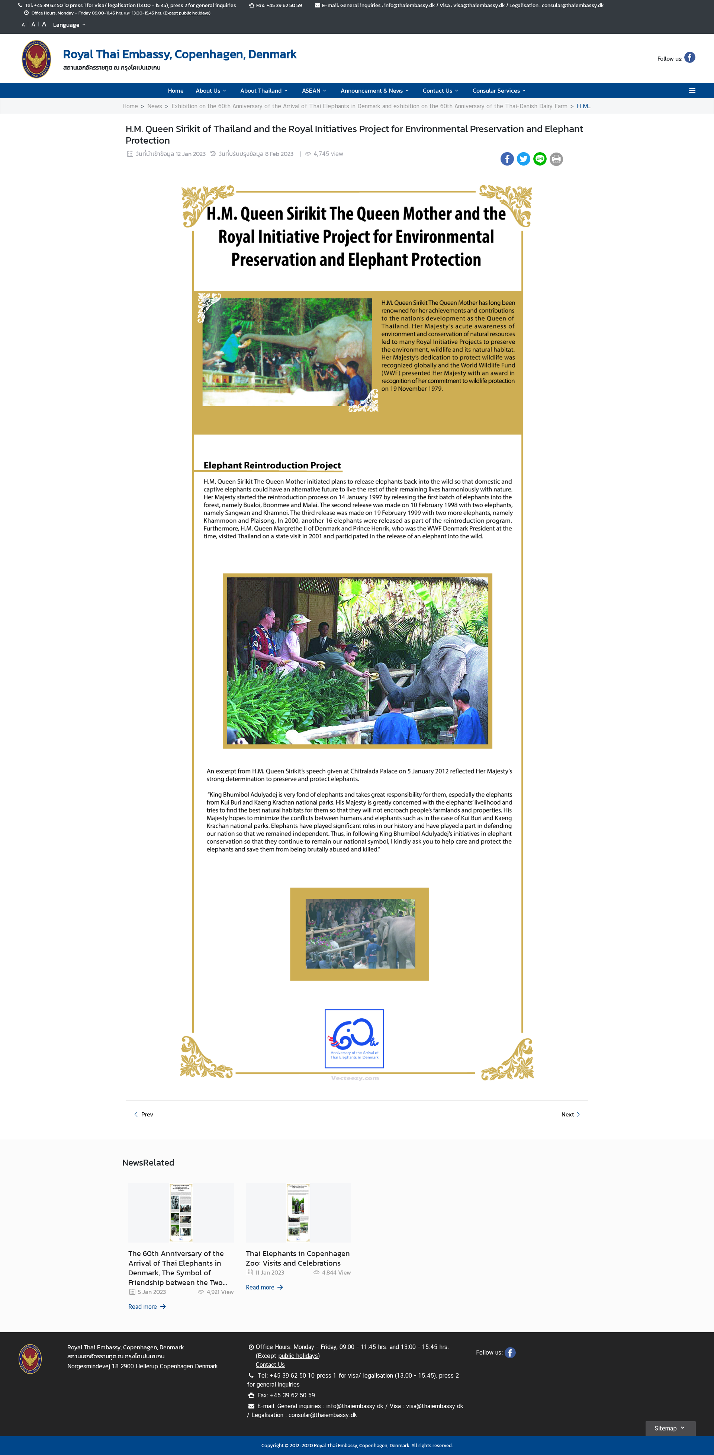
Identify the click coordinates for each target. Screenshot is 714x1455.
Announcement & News (372, 90)
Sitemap (665, 1428)
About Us (208, 90)
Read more (142, 1306)
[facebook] (689, 58)
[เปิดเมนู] (691, 90)
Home (176, 90)
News (154, 106)
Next (568, 1114)
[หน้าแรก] (36, 59)
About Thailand (261, 90)
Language (66, 24)
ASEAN (311, 90)
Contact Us (437, 90)
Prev (147, 1114)
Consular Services (496, 90)
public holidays (194, 13)
